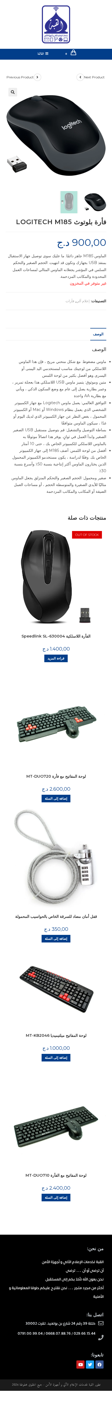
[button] (12, 92)
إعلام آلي (83, 301)
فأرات (70, 301)
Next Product (94, 77)
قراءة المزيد (56, 658)
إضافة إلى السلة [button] (56, 798)
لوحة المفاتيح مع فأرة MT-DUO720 (56, 776)
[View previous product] (37, 77)
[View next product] (80, 77)
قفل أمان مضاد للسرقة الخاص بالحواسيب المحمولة (56, 916)
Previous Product (20, 77)
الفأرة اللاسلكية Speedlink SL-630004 (56, 636)
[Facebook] (99, 1364)
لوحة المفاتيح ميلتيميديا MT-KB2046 (56, 1035)
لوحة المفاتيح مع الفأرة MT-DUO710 (56, 1175)
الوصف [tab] (98, 334)
